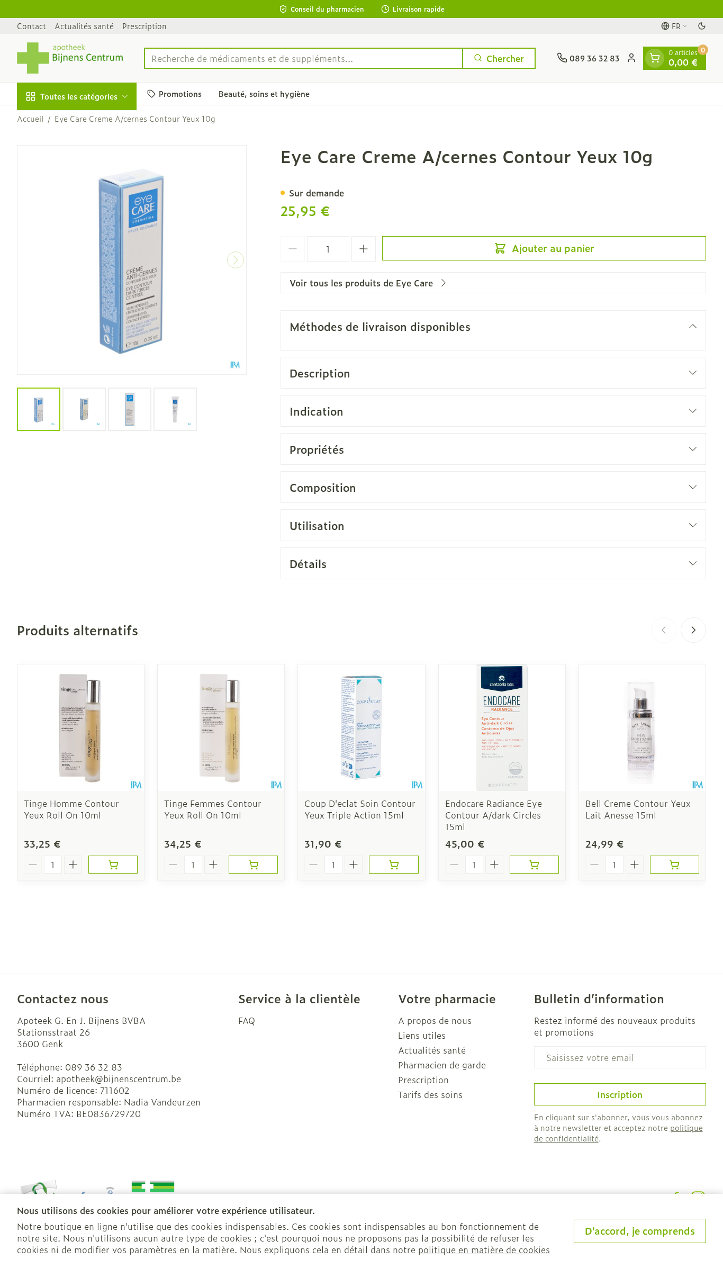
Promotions (180, 93)
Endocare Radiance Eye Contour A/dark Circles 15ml (493, 815)
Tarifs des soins (430, 1094)
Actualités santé (84, 25)
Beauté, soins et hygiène (264, 93)
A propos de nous (435, 1020)
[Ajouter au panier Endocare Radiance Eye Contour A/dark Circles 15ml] (534, 865)
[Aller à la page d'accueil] (70, 58)
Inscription (620, 1094)
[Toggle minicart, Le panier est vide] (654, 57)
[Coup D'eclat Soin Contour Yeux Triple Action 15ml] (361, 727)
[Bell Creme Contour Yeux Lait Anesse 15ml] (642, 727)
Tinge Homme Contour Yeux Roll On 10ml (71, 809)
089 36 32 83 (93, 1066)
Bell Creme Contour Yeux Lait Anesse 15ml (638, 809)
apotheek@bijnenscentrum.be (118, 1078)
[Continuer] (235, 259)
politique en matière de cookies (484, 1249)
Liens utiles (422, 1035)
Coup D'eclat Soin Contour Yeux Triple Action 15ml (359, 809)
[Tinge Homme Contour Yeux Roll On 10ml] (80, 727)
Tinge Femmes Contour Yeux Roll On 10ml (212, 809)
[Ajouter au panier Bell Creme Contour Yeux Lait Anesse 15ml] (674, 865)
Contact (31, 25)
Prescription (144, 25)
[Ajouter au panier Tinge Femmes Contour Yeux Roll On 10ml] (253, 865)
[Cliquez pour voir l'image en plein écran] (131, 260)
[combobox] (303, 57)
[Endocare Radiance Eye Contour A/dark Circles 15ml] (502, 727)
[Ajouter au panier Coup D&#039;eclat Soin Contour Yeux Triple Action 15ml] (393, 865)
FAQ (246, 1020)
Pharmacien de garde (442, 1065)
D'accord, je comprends (640, 1231)
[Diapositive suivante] (693, 630)
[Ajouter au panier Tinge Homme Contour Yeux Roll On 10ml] (113, 865)
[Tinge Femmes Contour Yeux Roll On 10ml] (221, 727)
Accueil (30, 118)
